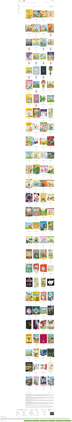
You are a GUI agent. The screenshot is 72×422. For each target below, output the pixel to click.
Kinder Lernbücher (41, 405)
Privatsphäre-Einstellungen (25, 415)
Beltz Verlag (39, 405)
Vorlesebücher (27, 406)
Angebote (38, 412)
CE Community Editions (33, 406)
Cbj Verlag (41, 407)
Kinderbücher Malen (44, 407)
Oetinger (48, 405)
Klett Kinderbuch (45, 405)
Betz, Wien (39, 406)
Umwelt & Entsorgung (31, 413)
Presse (16, 415)
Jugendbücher (33, 405)
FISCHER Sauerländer (30, 407)
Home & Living (19, 12)
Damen (37, 414)
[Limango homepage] (19, 1)
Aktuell (44, 412)
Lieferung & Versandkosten (31, 412)
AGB (23, 412)
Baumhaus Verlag (48, 406)
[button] (53, 1)
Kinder (37, 413)
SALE (18, 13)
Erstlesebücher (41, 406)
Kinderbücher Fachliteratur (49, 407)
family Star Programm (18, 412)
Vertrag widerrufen (30, 414)
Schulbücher (27, 407)
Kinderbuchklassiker (52, 406)
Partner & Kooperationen (18, 414)
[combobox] (49, 2)
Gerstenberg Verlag (29, 405)
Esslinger (26, 405)
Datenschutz (24, 413)
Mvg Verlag (30, 406)
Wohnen (38, 415)
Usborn (36, 406)
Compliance (24, 414)
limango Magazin (17, 413)
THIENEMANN (44, 406)
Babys (18, 9)
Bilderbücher (51, 405)
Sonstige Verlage (34, 407)
